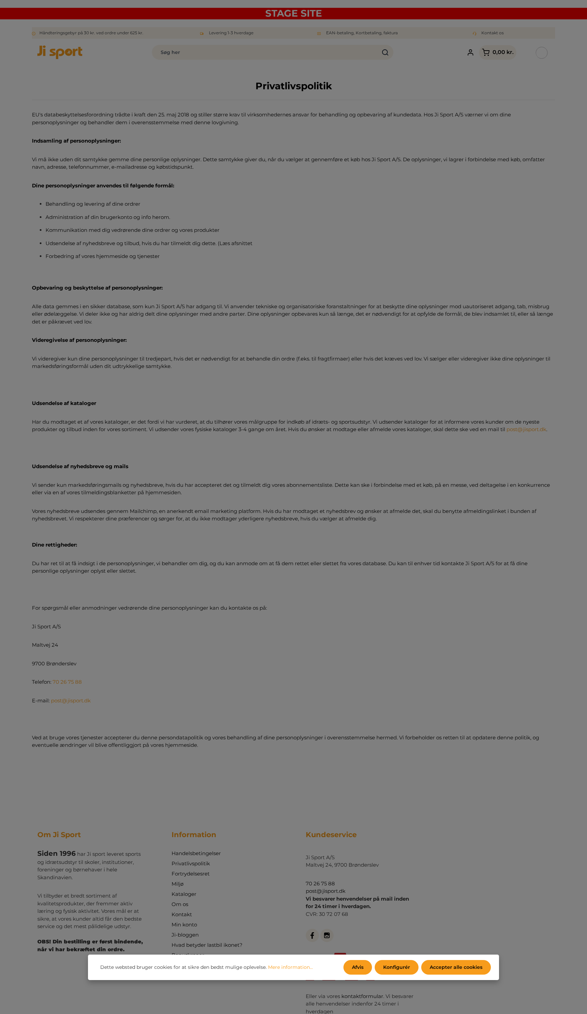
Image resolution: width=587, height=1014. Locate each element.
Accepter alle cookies (456, 967)
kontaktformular (362, 996)
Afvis (357, 967)
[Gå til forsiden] (59, 52)
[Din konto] (470, 52)
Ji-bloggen (185, 935)
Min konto (184, 924)
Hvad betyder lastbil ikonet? (207, 945)
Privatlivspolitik (191, 863)
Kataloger (184, 894)
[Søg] (385, 52)
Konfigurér (396, 967)
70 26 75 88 (67, 682)
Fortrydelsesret (191, 873)
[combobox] (265, 52)
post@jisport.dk (526, 429)
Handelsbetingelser (196, 853)
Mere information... (290, 967)
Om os (180, 904)
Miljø (177, 884)
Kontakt (182, 914)
